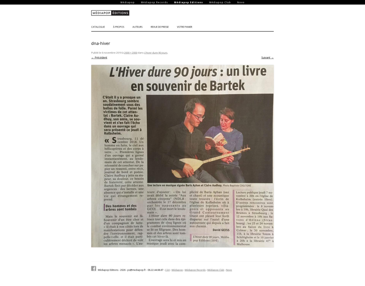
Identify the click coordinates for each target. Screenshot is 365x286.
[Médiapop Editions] (110, 13)
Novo (241, 2)
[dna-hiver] (182, 156)
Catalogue (98, 27)
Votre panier (184, 27)
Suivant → (267, 57)
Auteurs (137, 27)
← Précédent (99, 57)
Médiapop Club (220, 2)
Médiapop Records (154, 2)
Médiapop (128, 2)
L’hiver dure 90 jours (155, 52)
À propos (118, 27)
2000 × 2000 (130, 52)
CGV (167, 270)
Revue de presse (160, 27)
